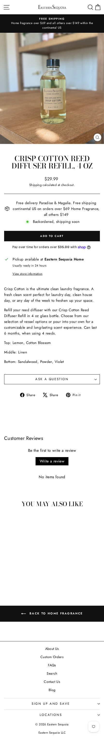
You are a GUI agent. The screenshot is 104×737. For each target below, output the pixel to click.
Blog (52, 689)
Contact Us (52, 681)
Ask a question (51, 379)
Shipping (35, 185)
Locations (51, 714)
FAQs (52, 665)
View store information (27, 274)
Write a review (52, 461)
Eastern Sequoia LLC (52, 732)
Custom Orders (52, 656)
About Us (52, 648)
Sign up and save (51, 703)
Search (52, 673)
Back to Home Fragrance (55, 613)
